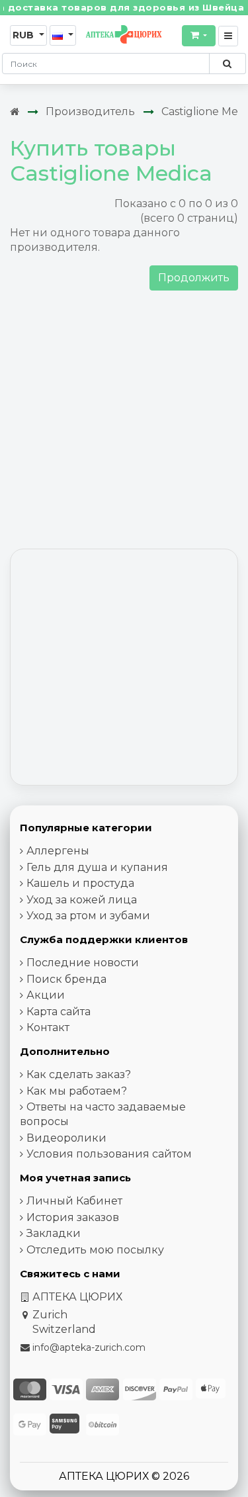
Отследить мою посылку (95, 1250)
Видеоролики (66, 1138)
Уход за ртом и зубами (88, 915)
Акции (45, 995)
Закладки (53, 1233)
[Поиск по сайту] (227, 63)
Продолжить (193, 277)
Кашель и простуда (80, 883)
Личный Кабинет (74, 1201)
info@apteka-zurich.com (88, 1347)
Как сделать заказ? (78, 1074)
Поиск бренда (66, 979)
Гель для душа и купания (97, 867)
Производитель (90, 111)
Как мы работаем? (76, 1091)
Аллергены (57, 850)
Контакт (47, 1027)
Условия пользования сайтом (109, 1154)
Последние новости (82, 962)
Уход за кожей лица (81, 899)
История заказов (72, 1217)
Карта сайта (58, 1011)
